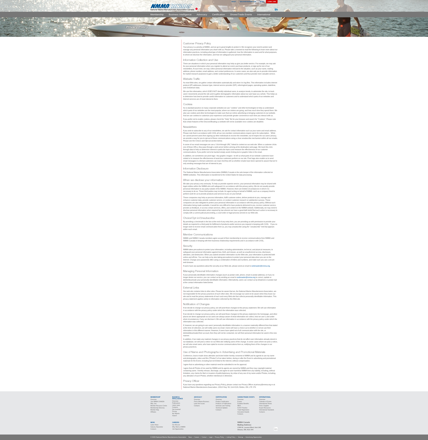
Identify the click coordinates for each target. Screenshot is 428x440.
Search (174, 415)
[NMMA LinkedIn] (276, 9)
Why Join (153, 403)
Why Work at (178, 427)
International (263, 14)
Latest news (176, 405)
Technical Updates (222, 408)
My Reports (176, 413)
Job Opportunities (178, 429)
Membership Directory (157, 408)
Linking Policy (231, 437)
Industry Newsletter (156, 427)
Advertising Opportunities (253, 437)
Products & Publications (223, 403)
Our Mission (176, 425)
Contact (204, 437)
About (233, 1)
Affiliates (153, 412)
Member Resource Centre (158, 406)
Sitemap (240, 437)
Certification (218, 14)
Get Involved (176, 409)
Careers (196, 437)
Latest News (154, 425)
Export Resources (265, 408)
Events (239, 401)
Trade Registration (243, 410)
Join (157, 401)
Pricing (174, 411)
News (262, 1)
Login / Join (272, 1)
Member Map (154, 410)
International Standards (266, 410)
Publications (176, 403)
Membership (157, 14)
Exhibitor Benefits (243, 403)
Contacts (175, 407)
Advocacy (202, 14)
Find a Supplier (264, 406)
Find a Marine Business (201, 401)
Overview (153, 399)
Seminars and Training (223, 406)
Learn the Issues (199, 403)
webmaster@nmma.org (260, 266)
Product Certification (222, 401)
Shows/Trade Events (241, 14)
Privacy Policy (219, 437)
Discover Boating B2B (248, 1)
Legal (210, 437)
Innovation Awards (243, 412)
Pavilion (242, 408)
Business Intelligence (180, 14)
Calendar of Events (265, 401)
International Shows (265, 403)
